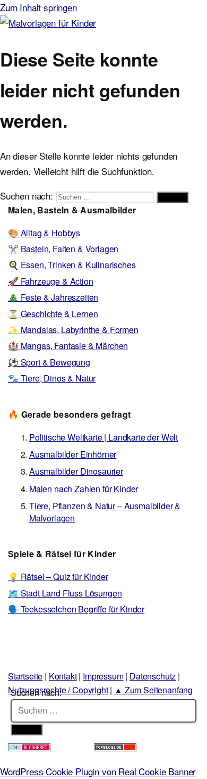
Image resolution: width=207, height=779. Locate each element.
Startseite (25, 676)
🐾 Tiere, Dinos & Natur (52, 378)
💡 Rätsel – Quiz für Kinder (58, 576)
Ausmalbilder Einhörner (72, 454)
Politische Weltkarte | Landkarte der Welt (103, 437)
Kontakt (63, 676)
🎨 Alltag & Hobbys (44, 233)
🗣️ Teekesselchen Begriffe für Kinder (76, 609)
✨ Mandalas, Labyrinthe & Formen (73, 330)
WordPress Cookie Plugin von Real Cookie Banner (98, 771)
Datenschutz (153, 676)
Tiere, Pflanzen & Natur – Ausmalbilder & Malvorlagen (104, 512)
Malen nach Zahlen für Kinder (83, 489)
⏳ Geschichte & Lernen (53, 314)
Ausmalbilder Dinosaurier (76, 471)
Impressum (103, 676)
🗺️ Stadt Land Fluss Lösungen (65, 593)
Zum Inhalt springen (38, 7)
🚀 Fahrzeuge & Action (50, 281)
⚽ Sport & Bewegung (49, 362)
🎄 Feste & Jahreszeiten (53, 297)
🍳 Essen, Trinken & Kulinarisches (72, 265)
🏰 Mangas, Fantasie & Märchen (68, 345)
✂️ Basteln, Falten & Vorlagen (63, 249)
